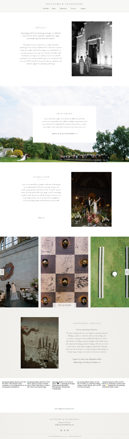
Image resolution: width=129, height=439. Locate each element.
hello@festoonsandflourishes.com (64, 424)
